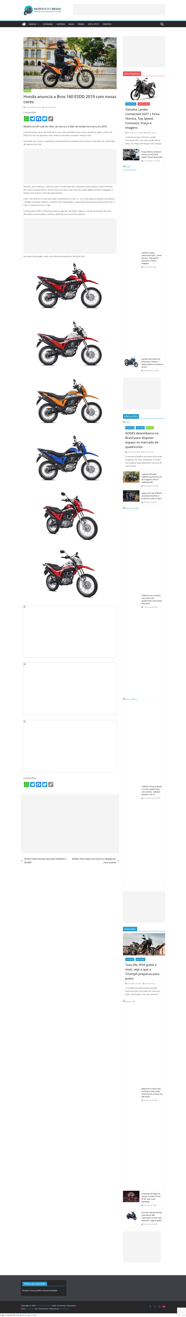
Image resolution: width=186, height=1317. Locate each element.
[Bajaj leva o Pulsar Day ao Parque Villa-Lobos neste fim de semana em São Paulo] (131, 1094)
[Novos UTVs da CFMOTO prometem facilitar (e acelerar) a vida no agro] (131, 497)
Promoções (140, 959)
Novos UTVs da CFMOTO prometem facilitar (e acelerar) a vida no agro (151, 496)
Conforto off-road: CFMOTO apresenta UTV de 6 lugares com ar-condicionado (151, 478)
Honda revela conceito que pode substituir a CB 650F (45, 860)
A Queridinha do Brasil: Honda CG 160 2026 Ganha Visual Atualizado (151, 154)
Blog (71, 24)
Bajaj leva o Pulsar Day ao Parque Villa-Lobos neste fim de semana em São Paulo (151, 1092)
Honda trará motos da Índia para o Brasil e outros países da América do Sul (152, 363)
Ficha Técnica (130, 104)
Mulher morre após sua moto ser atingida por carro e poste (94, 860)
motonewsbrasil (50, 107)
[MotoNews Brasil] (24, 24)
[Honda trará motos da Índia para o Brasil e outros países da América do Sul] (131, 365)
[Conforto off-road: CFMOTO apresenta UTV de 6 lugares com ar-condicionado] (131, 480)
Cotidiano (48, 24)
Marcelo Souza (151, 133)
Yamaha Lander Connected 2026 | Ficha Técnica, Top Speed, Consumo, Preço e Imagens (151, 258)
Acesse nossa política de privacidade (39, 1290)
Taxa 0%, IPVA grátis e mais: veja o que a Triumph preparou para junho (142, 971)
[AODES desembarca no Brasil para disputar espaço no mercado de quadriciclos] (144, 422)
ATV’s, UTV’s (93, 24)
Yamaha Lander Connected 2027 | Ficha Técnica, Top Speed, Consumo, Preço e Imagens (142, 118)
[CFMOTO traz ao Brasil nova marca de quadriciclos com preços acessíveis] (131, 601)
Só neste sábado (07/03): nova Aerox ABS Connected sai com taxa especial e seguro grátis (151, 1216)
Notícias (61, 24)
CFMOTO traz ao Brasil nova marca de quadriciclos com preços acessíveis (151, 599)
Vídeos (81, 24)
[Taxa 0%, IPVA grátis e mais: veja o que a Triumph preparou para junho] (144, 944)
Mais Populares (144, 104)
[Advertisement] (119, 9)
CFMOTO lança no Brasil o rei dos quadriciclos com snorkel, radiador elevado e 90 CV (151, 790)
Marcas (32, 24)
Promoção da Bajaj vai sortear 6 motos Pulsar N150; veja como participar (151, 1197)
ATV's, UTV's (129, 428)
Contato (107, 24)
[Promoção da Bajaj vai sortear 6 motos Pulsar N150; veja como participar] (131, 1199)
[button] (37, 24)
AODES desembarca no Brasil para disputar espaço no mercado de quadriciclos (142, 440)
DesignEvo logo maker (26, 1315)
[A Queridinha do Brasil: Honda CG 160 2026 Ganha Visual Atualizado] (131, 156)
